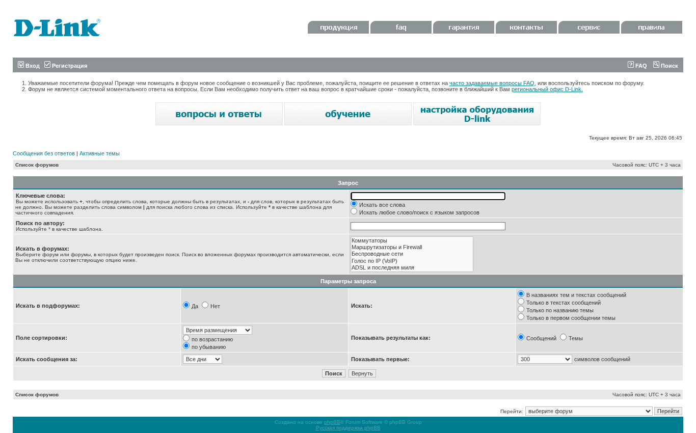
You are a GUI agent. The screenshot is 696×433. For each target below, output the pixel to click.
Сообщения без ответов (44, 153)
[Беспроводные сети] (412, 254)
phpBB (332, 422)
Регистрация (68, 66)
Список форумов (37, 165)
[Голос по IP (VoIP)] (412, 261)
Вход (32, 66)
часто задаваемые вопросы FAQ (491, 83)
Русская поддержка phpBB (348, 427)
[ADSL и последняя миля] (412, 267)
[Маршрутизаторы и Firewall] (412, 247)
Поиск (668, 66)
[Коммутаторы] (412, 240)
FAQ (640, 66)
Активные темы (99, 153)
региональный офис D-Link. (547, 89)
